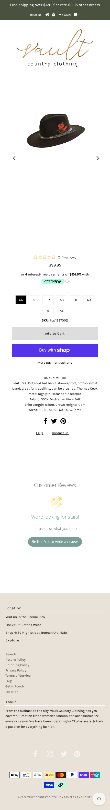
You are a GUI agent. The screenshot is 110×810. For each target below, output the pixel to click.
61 (48, 311)
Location (11, 692)
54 (61, 311)
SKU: (45, 320)
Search (10, 654)
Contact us (60, 433)
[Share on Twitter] (54, 422)
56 (34, 300)
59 (75, 300)
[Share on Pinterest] (63, 422)
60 (89, 300)
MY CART (70, 15)
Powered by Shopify (78, 797)
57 (48, 300)
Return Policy (15, 659)
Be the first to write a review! (55, 541)
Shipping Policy (17, 665)
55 (21, 300)
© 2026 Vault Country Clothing (39, 797)
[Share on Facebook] (46, 422)
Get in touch (14, 686)
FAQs (39, 433)
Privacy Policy (15, 670)
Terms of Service (18, 675)
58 (62, 300)
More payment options (55, 362)
